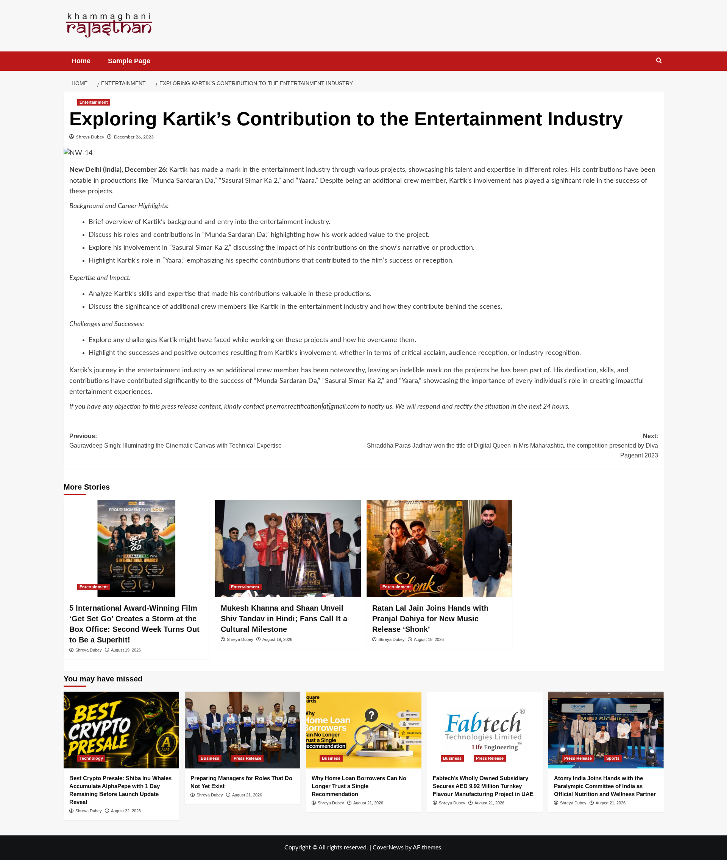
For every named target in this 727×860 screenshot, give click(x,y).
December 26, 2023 (134, 137)
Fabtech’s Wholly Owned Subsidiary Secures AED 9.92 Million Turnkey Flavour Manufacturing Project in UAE (483, 786)
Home (81, 61)
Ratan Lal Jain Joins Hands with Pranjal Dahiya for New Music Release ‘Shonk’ (430, 618)
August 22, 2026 (126, 811)
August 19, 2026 (126, 650)
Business (210, 758)
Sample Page (129, 61)
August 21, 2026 (247, 795)
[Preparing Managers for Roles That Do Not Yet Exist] (242, 730)
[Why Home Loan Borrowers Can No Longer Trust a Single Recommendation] (363, 730)
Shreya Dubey (90, 137)
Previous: (175, 441)
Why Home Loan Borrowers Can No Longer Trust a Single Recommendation (359, 786)
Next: (512, 446)
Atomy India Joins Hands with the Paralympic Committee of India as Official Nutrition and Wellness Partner (605, 786)
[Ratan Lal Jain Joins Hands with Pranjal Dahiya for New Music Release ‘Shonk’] (439, 548)
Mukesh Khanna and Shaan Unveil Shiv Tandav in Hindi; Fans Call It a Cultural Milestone (284, 618)
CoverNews (388, 847)
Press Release (247, 758)
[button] (659, 60)
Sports (612, 758)
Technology (91, 758)
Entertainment (94, 102)
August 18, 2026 (429, 639)
